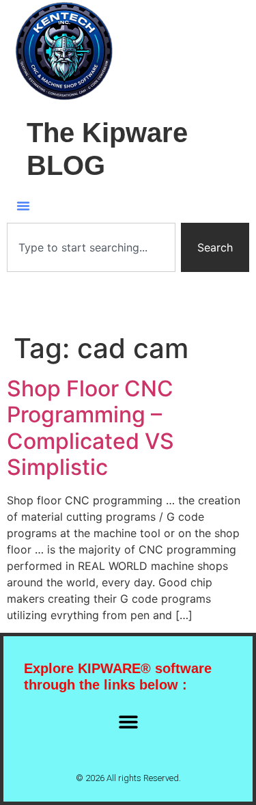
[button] (23, 205)
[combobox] (91, 247)
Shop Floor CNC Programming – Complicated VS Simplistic (90, 427)
